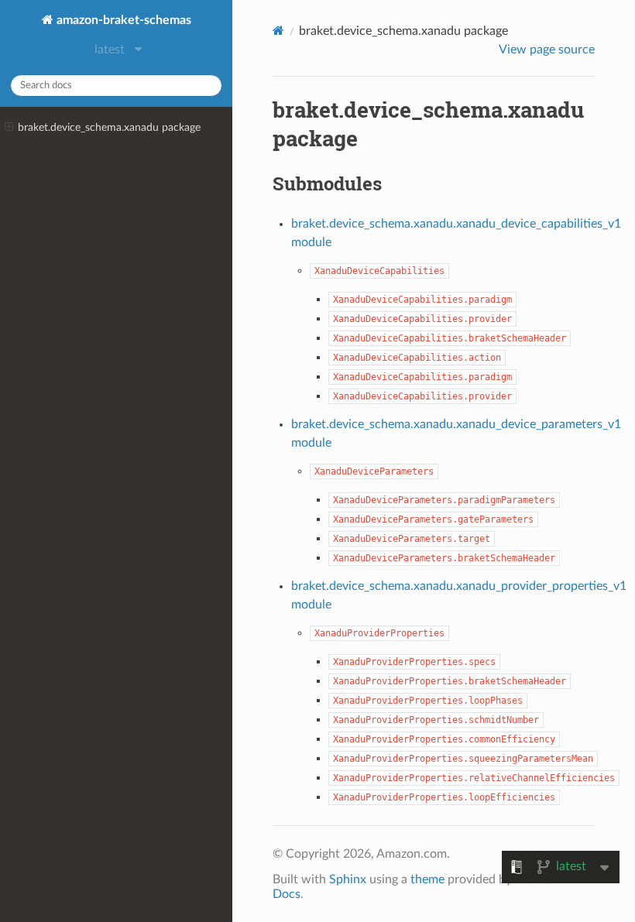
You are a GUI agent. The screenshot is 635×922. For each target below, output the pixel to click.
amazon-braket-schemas (122, 20)
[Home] (278, 30)
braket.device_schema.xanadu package (109, 127)
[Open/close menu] (9, 128)
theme (427, 879)
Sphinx (347, 879)
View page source (547, 49)
